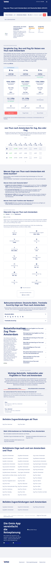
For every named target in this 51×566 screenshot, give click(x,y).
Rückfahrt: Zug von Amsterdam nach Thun (14, 436)
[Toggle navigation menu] (46, 2)
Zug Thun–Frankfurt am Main (40, 492)
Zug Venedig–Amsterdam (24, 469)
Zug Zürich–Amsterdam (8, 455)
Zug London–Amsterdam (39, 455)
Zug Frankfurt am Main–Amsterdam (11, 475)
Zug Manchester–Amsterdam (9, 472)
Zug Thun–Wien (36, 486)
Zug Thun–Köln (21, 492)
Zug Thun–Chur (6, 494)
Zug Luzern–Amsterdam (23, 464)
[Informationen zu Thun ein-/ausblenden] (45, 403)
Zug (9, 515)
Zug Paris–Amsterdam (23, 458)
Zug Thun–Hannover (7, 424)
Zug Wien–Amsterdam (23, 466)
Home (5, 515)
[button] (30, 14)
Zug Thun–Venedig (7, 492)
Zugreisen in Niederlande (17, 515)
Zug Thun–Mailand (37, 478)
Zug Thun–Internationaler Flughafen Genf (12, 486)
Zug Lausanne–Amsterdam (9, 466)
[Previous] (7, 144)
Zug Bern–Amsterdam (8, 461)
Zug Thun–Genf (6, 478)
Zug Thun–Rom (6, 483)
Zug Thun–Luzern (37, 483)
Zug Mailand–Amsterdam (39, 458)
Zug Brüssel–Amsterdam (8, 469)
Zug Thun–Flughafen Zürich (9, 480)
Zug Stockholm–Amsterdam (39, 461)
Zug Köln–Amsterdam (38, 472)
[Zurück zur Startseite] (6, 2)
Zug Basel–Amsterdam (23, 455)
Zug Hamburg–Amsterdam (39, 466)
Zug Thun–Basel (37, 475)
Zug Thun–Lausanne (22, 486)
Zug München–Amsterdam (9, 464)
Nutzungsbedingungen (31, 562)
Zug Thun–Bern (21, 424)
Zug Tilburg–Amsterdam (39, 507)
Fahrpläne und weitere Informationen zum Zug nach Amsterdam (14, 440)
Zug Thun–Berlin (37, 480)
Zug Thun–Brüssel (37, 489)
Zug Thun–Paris (21, 478)
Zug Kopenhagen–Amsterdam (40, 464)
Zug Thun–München (22, 483)
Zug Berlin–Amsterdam (23, 461)
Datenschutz (42, 562)
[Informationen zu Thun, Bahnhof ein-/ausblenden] (45, 410)
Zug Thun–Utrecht (22, 494)
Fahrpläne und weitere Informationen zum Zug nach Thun (36, 437)
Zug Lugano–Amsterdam (23, 472)
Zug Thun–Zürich (22, 475)
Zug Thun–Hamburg (7, 489)
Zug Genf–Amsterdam (8, 458)
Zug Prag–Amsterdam (38, 469)
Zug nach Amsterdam (30, 515)
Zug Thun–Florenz (22, 489)
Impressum (22, 562)
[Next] (44, 144)
